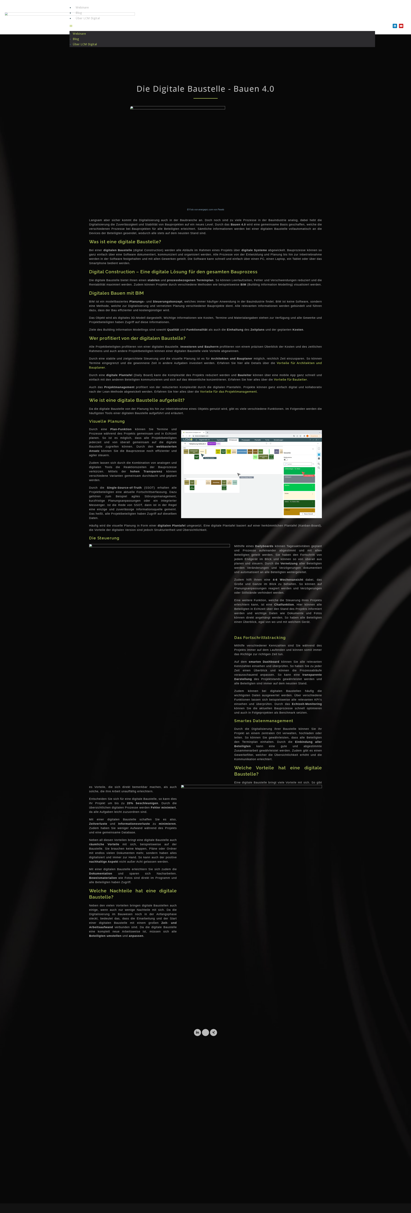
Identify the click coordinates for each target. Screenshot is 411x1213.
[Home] (205, 1032)
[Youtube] (401, 26)
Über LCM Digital (88, 18)
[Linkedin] (395, 26)
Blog (79, 13)
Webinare (82, 7)
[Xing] (213, 1032)
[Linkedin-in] (197, 1032)
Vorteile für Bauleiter (290, 379)
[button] (222, 25)
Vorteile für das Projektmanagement (228, 391)
